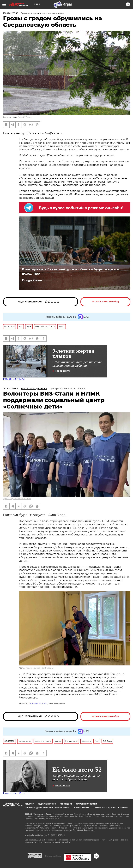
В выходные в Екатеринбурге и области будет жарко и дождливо (70, 271)
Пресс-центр (66, 804)
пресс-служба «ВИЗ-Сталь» (17, 498)
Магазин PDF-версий (86, 804)
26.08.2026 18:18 (10, 388)
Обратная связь (81, 808)
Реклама (29, 804)
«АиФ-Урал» (25, 117)
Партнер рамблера (53, 856)
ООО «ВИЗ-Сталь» (38, 703)
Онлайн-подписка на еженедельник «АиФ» (47, 808)
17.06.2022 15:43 (10, 13)
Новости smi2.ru (14, 378)
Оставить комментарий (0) (105, 302)
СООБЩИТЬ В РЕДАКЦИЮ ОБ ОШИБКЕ (110, 808)
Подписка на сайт (47, 804)
